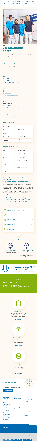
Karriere (23, 1)
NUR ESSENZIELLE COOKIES (17, 439)
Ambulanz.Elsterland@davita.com (12, 82)
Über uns (16, 403)
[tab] (16, 279)
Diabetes (5, 412)
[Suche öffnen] (34, 4)
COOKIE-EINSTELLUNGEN (7, 439)
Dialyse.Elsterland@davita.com (11, 95)
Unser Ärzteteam (28, 403)
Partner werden (27, 1)
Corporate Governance (29, 411)
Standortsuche (9, 1)
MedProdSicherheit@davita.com (11, 116)
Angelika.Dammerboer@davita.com (12, 107)
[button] (18, 319)
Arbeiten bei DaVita (18, 401)
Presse (26, 413)
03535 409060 (8, 78)
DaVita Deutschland (29, 399)
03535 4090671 (8, 105)
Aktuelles (33, 1)
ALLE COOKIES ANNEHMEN (27, 439)
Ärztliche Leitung (28, 401)
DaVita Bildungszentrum (16, 1)
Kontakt (26, 415)
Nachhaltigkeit (28, 409)
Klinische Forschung (18, 405)
